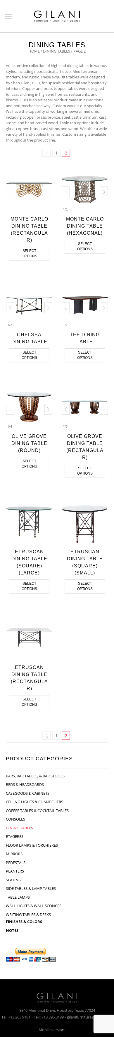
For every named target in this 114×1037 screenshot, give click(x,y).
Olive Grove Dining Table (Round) (29, 443)
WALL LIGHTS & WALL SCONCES (33, 905)
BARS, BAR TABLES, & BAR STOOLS (35, 776)
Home (34, 51)
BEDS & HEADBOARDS (25, 784)
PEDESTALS (15, 862)
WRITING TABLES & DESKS (28, 914)
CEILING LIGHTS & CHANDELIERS (34, 801)
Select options (29, 253)
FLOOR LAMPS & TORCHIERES (32, 845)
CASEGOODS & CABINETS (27, 793)
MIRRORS (14, 853)
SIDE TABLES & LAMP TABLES (31, 888)
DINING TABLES (56, 51)
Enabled (73, 1029)
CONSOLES (15, 819)
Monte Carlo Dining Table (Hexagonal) (85, 226)
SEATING (13, 880)
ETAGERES (14, 836)
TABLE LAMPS (18, 897)
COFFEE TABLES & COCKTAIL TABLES (37, 810)
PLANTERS (15, 871)
